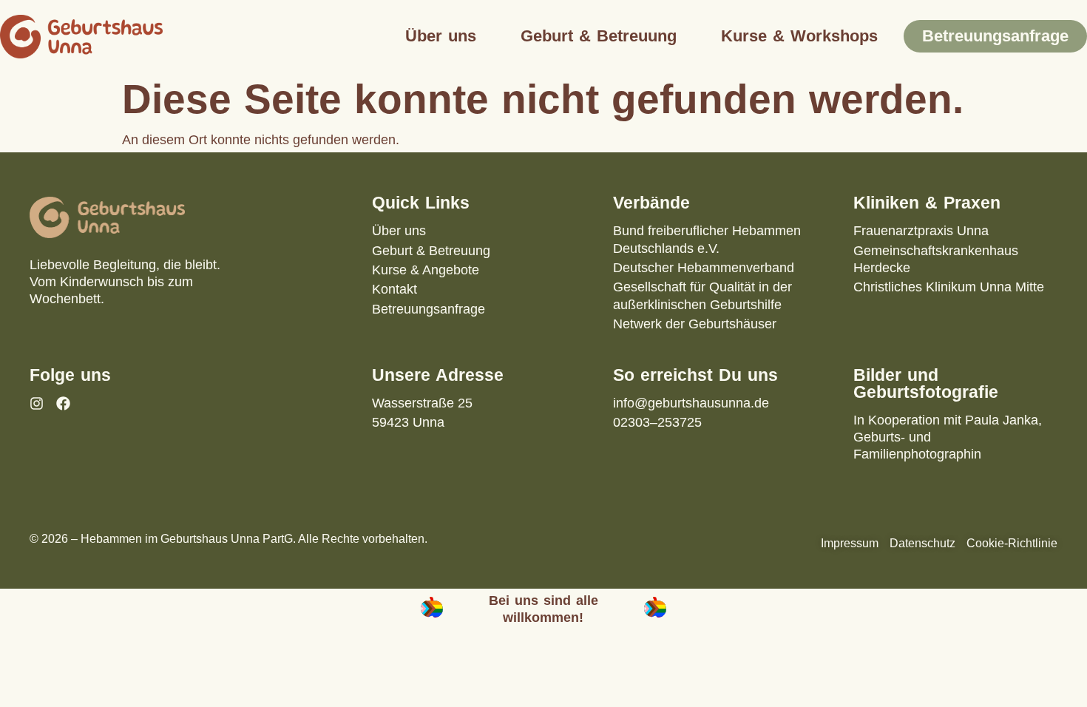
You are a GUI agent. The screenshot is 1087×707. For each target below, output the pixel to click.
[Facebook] (63, 403)
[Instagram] (37, 403)
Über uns (440, 36)
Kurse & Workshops (799, 36)
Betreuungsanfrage (995, 36)
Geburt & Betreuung (599, 36)
